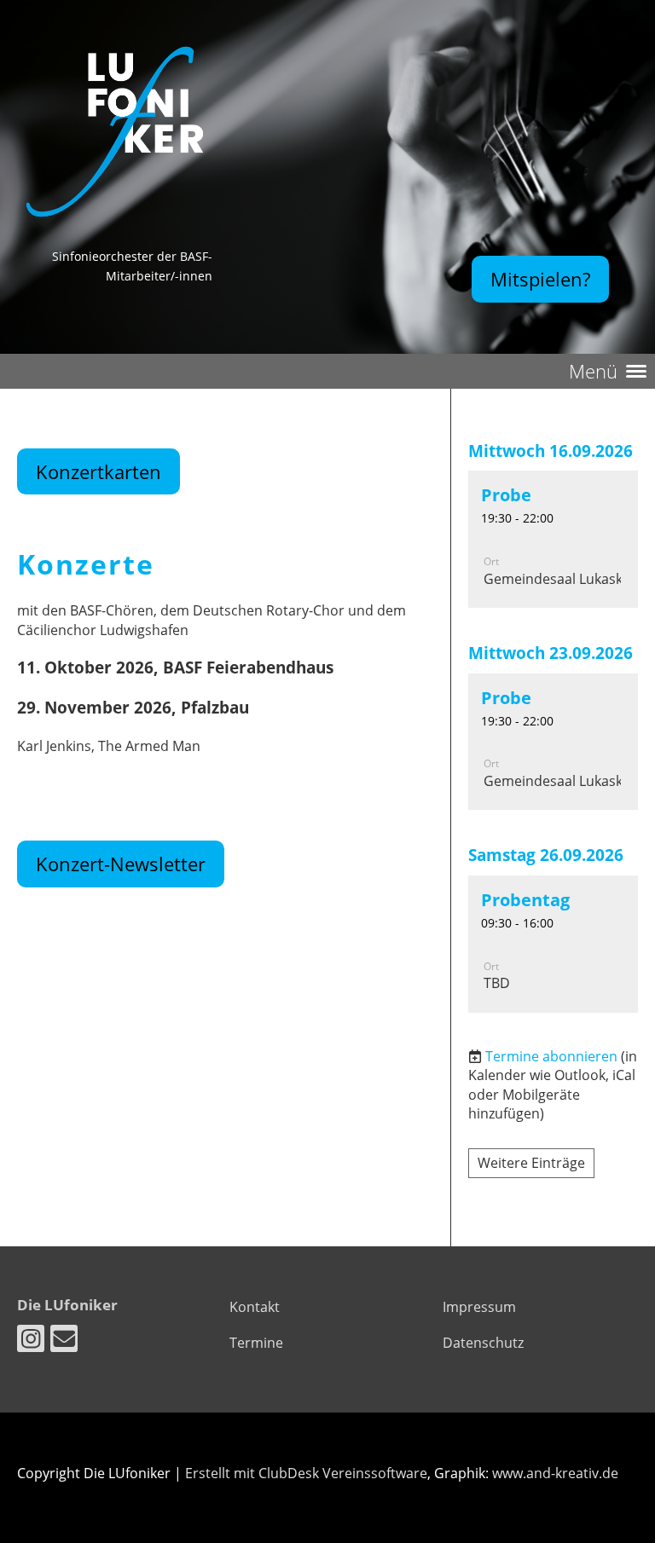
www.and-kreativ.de (555, 1473)
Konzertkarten (98, 471)
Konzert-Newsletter (121, 863)
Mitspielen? (540, 279)
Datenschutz (483, 1342)
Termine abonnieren (551, 1056)
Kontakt (254, 1306)
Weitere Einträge (531, 1162)
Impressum (479, 1306)
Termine (256, 1342)
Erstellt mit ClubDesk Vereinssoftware (306, 1473)
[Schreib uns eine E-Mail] (64, 1341)
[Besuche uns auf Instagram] (30, 1341)
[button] (553, 539)
